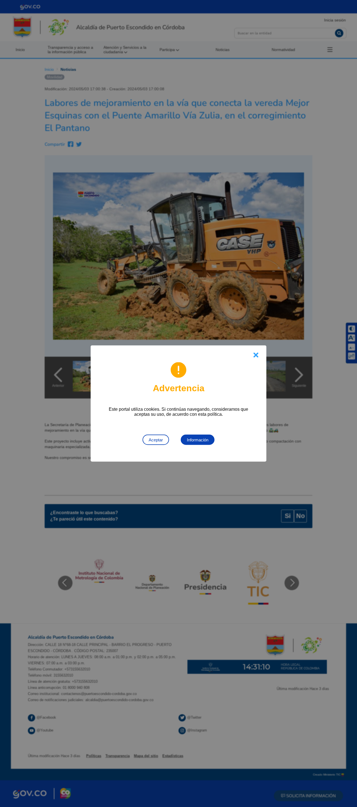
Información (197, 439)
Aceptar (156, 439)
